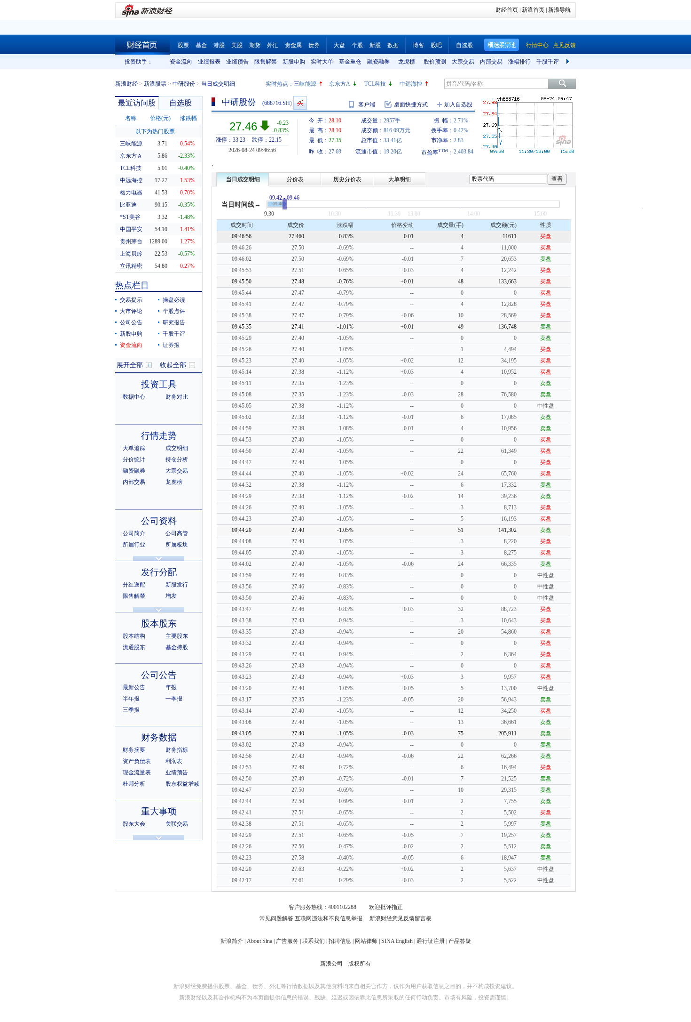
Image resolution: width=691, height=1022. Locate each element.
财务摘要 (134, 750)
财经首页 (506, 10)
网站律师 (366, 941)
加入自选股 (458, 104)
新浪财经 (126, 83)
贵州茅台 (131, 241)
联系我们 (313, 941)
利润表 (173, 761)
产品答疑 (459, 941)
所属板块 (176, 544)
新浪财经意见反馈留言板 (400, 918)
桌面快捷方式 (411, 104)
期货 (254, 45)
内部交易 (491, 61)
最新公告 (134, 687)
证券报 (171, 345)
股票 (183, 45)
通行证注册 (430, 941)
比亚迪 (128, 204)
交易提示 (131, 300)
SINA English (397, 941)
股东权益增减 (182, 784)
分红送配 (134, 584)
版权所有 (359, 963)
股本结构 (134, 636)
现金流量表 (137, 772)
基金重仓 (350, 61)
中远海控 (411, 83)
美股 (237, 45)
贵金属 (293, 45)
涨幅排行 (519, 61)
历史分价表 (347, 179)
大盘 (339, 45)
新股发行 (176, 584)
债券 (314, 45)
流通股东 (134, 647)
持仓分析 (176, 459)
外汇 (272, 45)
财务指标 (176, 750)
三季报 (131, 710)
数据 (393, 45)
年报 (171, 687)
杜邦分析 (134, 784)
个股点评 (174, 311)
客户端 (366, 104)
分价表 (295, 179)
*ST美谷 (130, 217)
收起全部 (173, 365)
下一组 (569, 61)
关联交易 (176, 824)
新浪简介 (231, 941)
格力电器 (131, 192)
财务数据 (159, 737)
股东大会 (134, 824)
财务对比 (176, 397)
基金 (201, 45)
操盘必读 (174, 300)
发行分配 (159, 572)
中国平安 (131, 229)
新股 (375, 45)
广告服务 (287, 941)
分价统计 (134, 459)
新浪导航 (559, 10)
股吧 (436, 45)
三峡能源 (305, 83)
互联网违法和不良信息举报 (328, 918)
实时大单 (322, 61)
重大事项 (159, 811)
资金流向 (181, 61)
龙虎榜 (406, 61)
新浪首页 (533, 10)
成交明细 (176, 448)
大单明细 (399, 179)
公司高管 (176, 533)
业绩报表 (209, 61)
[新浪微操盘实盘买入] (300, 103)
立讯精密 (131, 266)
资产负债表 (137, 761)
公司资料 (159, 521)
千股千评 (547, 61)
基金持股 (176, 647)
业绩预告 (237, 61)
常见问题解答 (276, 918)
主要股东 (176, 636)
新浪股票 (155, 83)
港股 (219, 45)
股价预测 (435, 61)
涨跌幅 (188, 118)
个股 (357, 45)
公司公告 (131, 322)
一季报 (173, 698)
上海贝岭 (131, 253)
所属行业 (134, 544)
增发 (171, 596)
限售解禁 (265, 61)
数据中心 (134, 397)
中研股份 (184, 83)
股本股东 (159, 623)
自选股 (464, 45)
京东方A (339, 83)
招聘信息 (340, 941)
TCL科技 (375, 83)
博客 (418, 45)
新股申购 (294, 61)
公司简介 (134, 533)
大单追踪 (134, 448)
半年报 (131, 698)
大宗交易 (463, 61)
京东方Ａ (131, 156)
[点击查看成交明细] (285, 204)
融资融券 (378, 61)
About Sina (259, 941)
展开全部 (130, 365)
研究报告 (174, 322)
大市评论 (131, 311)
